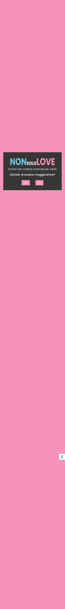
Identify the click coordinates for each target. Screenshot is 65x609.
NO (39, 182)
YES (26, 182)
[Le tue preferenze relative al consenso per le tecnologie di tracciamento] (62, 457)
